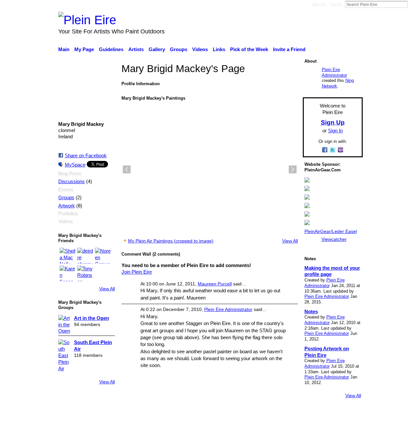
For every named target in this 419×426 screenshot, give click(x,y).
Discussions (71, 181)
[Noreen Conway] (103, 255)
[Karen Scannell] (67, 273)
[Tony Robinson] (85, 273)
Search (412, 4)
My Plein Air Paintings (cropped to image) (170, 240)
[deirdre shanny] (85, 255)
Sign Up (318, 4)
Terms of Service (344, 417)
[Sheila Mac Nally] (67, 255)
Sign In (335, 4)
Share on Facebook (86, 155)
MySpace (75, 164)
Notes (311, 311)
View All (107, 288)
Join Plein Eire (136, 272)
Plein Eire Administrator (228, 309)
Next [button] (293, 169)
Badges (271, 417)
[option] (209, 169)
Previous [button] (127, 169)
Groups (66, 197)
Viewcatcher (334, 239)
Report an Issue (303, 417)
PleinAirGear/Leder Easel (330, 231)
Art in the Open (91, 318)
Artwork (66, 205)
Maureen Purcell (215, 283)
